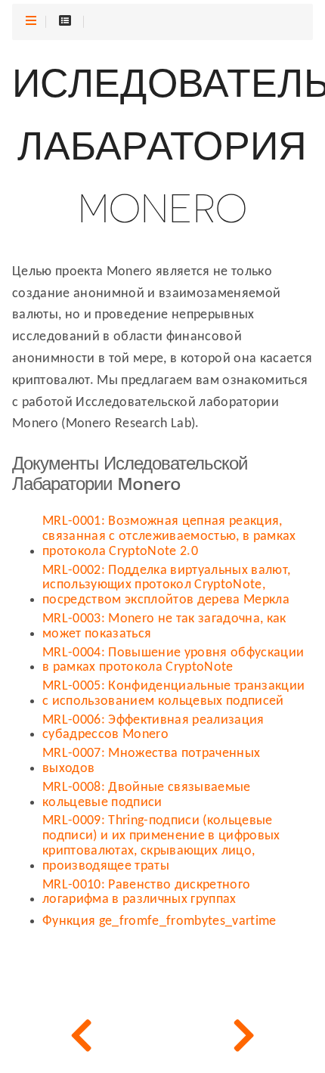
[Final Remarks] (81, 1035)
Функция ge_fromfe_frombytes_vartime (159, 921)
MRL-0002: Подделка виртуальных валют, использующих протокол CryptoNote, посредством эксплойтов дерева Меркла (166, 585)
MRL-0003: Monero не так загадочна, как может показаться (164, 626)
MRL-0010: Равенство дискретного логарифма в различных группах (146, 892)
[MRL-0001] (243, 1035)
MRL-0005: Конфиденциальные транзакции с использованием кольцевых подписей (173, 694)
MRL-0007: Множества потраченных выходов (151, 761)
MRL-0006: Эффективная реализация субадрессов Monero (153, 728)
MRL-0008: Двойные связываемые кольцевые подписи (146, 795)
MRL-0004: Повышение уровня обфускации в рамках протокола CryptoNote (173, 660)
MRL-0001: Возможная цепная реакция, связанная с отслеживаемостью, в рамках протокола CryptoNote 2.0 (169, 536)
